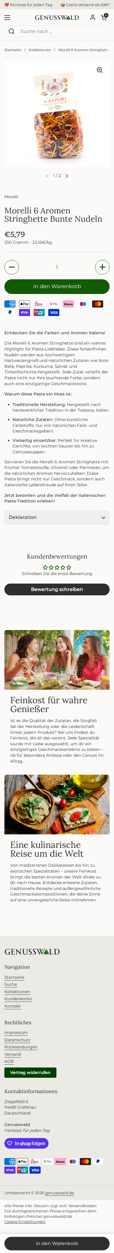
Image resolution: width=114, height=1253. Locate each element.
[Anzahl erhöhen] (102, 267)
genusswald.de (59, 1192)
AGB (9, 1061)
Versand (12, 1054)
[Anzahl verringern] (11, 267)
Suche (10, 984)
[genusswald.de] (57, 17)
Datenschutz (17, 1040)
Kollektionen (40, 50)
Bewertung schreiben (57, 589)
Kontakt (12, 1006)
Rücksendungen (20, 1047)
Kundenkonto (18, 998)
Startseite (12, 50)
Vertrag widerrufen (30, 1072)
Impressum (16, 1032)
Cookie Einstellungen (25, 1221)
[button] (66, 176)
